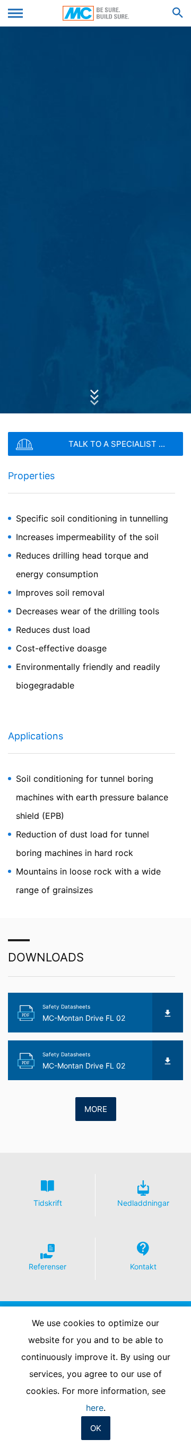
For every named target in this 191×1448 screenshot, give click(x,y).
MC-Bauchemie (96, 13)
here (94, 1407)
